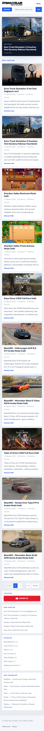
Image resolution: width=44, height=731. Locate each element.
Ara (38, 9)
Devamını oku (9, 111)
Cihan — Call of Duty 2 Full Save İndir (17, 693)
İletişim (14, 726)
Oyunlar (7, 9)
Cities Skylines (10, 657)
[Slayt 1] (17, 39)
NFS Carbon (9, 661)
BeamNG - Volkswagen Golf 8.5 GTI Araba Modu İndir (20, 349)
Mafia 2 (8, 650)
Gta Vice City (10, 653)
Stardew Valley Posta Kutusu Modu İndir (18, 626)
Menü (38, 3)
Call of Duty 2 (11, 646)
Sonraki (35, 585)
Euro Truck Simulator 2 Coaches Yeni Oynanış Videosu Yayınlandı (20, 142)
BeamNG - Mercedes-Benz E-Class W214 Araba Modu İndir (22, 402)
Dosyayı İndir (9, 216)
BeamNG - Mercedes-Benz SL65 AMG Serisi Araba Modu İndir (20, 556)
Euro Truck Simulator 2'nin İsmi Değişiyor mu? (20, 611)
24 (29, 585)
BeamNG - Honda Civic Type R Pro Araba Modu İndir (21, 504)
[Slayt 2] (19, 39)
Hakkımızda (6, 726)
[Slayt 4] (22, 39)
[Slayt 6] (26, 39)
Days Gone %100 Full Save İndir (16, 630)
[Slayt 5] (24, 39)
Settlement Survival (12, 665)
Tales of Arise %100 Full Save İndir (21, 453)
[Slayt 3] (21, 39)
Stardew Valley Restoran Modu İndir (17, 622)
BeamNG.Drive (11, 642)
